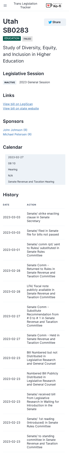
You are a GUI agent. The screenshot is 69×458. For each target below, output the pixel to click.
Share (56, 22)
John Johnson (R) (15, 130)
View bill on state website (21, 108)
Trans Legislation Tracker (25, 5)
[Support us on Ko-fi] (54, 5)
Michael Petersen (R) (17, 134)
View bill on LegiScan (18, 104)
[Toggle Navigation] (5, 5)
